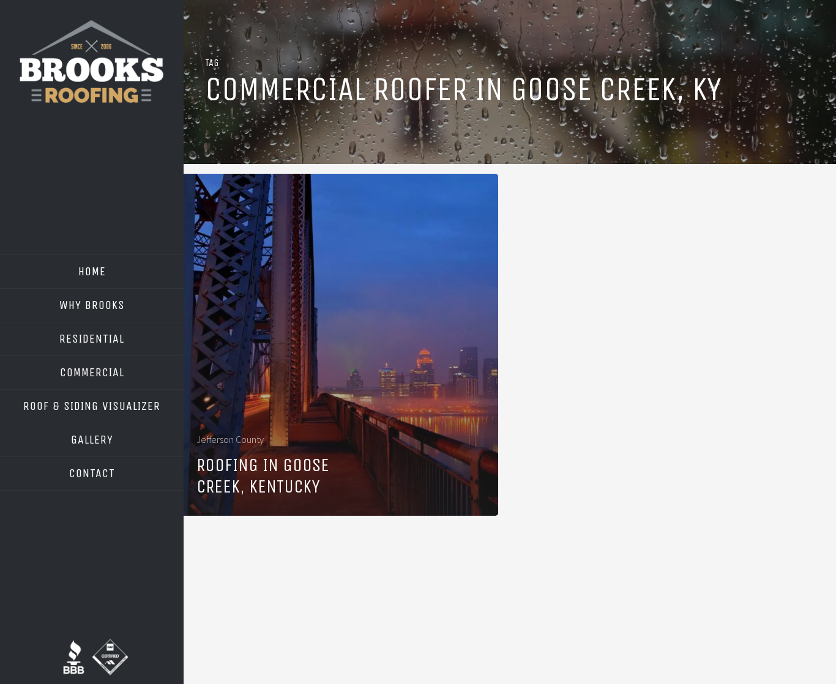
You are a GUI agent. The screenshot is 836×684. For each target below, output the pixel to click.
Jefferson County (230, 439)
